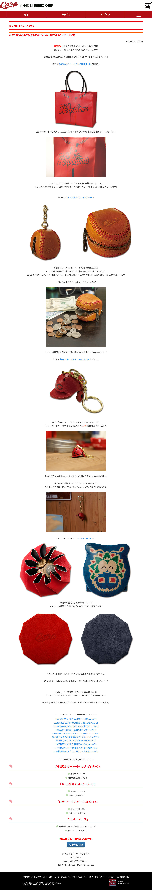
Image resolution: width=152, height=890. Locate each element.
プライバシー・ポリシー (107, 877)
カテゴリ (66, 14)
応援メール (52, 877)
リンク (45, 877)
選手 (26, 14)
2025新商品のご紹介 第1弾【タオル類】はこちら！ (76, 719)
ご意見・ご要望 (93, 877)
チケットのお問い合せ (80, 877)
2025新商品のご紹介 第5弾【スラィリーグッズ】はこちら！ (76, 733)
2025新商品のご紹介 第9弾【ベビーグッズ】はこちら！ (76, 747)
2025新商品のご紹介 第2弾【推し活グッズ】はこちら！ (76, 722)
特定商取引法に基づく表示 (32, 877)
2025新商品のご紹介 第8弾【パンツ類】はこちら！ (75, 744)
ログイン (105, 14)
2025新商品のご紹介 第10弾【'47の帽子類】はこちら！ (76, 751)
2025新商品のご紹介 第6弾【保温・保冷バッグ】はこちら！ (76, 737)
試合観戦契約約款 (122, 877)
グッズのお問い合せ (64, 877)
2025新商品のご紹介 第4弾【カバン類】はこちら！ (75, 729)
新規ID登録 (77, 844)
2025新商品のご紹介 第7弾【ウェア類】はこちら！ (76, 740)
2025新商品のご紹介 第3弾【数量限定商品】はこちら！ (76, 726)
